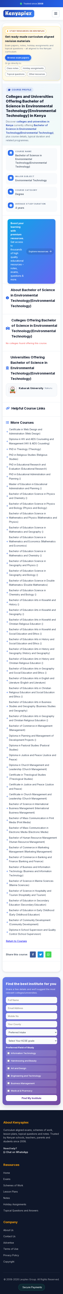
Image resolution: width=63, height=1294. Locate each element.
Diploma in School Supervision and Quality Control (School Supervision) (32, 931)
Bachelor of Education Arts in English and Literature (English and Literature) (31, 680)
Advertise (8, 1242)
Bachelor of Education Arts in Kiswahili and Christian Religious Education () (32, 621)
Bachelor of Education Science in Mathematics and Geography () (27, 529)
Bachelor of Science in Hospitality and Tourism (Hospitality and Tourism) (30, 892)
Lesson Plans (10, 1191)
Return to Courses (16, 941)
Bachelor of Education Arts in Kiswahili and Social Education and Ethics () (32, 631)
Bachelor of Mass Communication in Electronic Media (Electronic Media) (29, 829)
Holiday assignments (33, 68)
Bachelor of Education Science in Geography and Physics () (27, 563)
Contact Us (9, 1236)
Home (6, 1172)
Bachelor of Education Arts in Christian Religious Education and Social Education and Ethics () (32, 692)
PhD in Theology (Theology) (25, 449)
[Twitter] (41, 954)
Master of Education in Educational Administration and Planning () (28, 486)
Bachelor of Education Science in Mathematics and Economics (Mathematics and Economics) (32, 541)
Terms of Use (10, 1248)
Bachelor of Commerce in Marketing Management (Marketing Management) (30, 849)
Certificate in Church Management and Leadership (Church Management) (30, 796)
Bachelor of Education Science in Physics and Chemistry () (32, 495)
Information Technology (23, 1053)
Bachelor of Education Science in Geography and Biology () (27, 572)
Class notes (12, 68)
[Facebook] (33, 954)
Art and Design (18, 1068)
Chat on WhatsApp (16, 1152)
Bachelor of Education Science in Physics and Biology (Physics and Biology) (32, 505)
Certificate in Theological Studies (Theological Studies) (27, 776)
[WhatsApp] (48, 954)
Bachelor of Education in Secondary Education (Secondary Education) (29, 902)
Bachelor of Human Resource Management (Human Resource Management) (33, 839)
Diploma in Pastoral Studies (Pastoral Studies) (29, 747)
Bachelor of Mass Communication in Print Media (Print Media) (31, 820)
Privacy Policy (11, 1255)
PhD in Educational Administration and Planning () (29, 476)
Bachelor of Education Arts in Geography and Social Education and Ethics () (31, 670)
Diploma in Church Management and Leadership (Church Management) (29, 767)
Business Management (23, 1083)
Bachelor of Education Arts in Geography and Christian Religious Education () (31, 718)
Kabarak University (31, 388)
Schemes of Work (13, 1185)
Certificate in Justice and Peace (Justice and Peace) (31, 786)
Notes (6, 1198)
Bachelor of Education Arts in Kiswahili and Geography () (32, 612)
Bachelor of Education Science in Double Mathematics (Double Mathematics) (32, 582)
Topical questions (16, 74)
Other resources (37, 74)
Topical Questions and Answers (20, 1210)
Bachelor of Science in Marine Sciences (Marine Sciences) (31, 883)
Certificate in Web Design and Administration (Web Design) (25, 431)
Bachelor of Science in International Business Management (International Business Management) (29, 808)
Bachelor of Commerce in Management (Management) (30, 727)
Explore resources (38, 251)
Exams (6, 1179)
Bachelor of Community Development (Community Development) (29, 922)
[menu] (56, 13)
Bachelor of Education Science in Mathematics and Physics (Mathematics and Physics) (33, 517)
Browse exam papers (18, 57)
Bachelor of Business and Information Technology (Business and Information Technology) (30, 871)
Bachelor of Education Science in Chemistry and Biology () (27, 592)
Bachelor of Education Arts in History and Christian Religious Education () (31, 660)
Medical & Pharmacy (21, 1090)
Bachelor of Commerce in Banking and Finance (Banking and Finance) (30, 859)
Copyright (8, 1261)
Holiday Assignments (14, 1204)
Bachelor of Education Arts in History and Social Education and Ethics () (31, 641)
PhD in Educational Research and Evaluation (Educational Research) (28, 466)
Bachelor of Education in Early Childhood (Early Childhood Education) (31, 912)
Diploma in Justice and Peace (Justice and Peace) (32, 757)
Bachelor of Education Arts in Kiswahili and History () (32, 602)
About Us (8, 1230)
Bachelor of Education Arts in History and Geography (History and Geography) (31, 651)
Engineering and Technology (26, 1075)
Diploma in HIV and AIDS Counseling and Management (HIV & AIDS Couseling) (31, 441)
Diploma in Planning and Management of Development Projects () (31, 737)
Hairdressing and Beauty (23, 1060)
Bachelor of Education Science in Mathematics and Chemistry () (27, 553)
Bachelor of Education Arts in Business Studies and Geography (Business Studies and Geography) (32, 706)
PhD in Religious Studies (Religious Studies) (28, 456)
